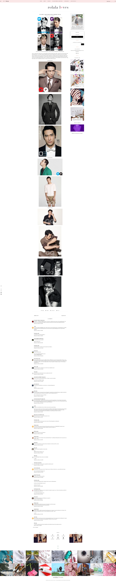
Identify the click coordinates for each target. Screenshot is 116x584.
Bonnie (35, 350)
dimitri (35, 442)
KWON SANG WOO (56, 13)
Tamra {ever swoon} (37, 462)
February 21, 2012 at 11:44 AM (38, 381)
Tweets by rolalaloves (77, 122)
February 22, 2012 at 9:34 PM (38, 506)
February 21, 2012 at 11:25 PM (38, 465)
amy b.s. (35, 366)
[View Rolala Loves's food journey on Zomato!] (77, 133)
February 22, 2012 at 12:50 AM (38, 477)
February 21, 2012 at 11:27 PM (38, 472)
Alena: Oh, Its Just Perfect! (38, 414)
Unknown (35, 425)
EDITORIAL (41, 13)
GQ (43, 13)
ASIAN (33, 13)
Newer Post (36, 315)
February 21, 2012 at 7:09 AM (38, 330)
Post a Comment (35, 527)
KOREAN (52, 13)
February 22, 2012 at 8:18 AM (38, 500)
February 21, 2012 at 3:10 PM (38, 422)
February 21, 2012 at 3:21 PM (38, 428)
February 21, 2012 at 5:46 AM (38, 323)
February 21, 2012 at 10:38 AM (38, 363)
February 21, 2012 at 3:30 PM (38, 433)
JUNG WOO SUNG (49, 13)
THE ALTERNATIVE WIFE (38, 338)
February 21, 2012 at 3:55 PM (38, 439)
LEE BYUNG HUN (60, 13)
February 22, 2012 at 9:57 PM (38, 514)
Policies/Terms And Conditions (65, 580)
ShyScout (35, 436)
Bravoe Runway (36, 358)
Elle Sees (35, 431)
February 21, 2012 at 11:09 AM (38, 374)
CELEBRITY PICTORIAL (37, 13)
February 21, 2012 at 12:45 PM (38, 388)
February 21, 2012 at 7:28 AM (38, 335)
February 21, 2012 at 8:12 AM (38, 342)
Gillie (34, 455)
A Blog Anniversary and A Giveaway (77, 86)
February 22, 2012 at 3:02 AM (38, 486)
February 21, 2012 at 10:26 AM (38, 355)
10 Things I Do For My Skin (77, 105)
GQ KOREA (45, 13)
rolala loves (53, 580)
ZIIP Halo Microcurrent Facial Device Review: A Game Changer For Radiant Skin (77, 119)
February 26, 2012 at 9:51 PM (38, 520)
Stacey (35, 496)
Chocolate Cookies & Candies (38, 320)
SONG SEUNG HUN (65, 13)
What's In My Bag (77, 72)
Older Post (63, 315)
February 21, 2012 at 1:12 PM (38, 411)
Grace (35, 371)
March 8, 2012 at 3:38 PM (38, 525)
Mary (34, 447)
